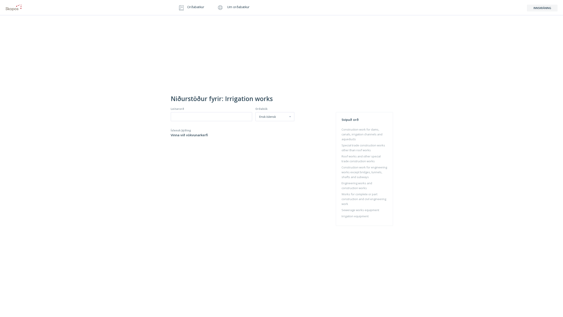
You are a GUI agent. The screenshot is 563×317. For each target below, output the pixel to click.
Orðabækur (195, 7)
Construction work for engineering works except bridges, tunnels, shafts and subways (364, 172)
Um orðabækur (238, 7)
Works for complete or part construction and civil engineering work (364, 199)
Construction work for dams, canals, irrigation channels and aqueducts (362, 134)
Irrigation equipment (355, 216)
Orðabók (261, 109)
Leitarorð (177, 109)
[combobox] (274, 116)
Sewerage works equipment (360, 210)
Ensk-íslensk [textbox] (267, 117)
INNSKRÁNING (542, 8)
